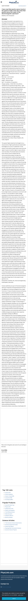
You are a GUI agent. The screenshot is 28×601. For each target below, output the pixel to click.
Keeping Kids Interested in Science (13, 528)
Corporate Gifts (8, 497)
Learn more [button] (20, 595)
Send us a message (6, 587)
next (25, 5)
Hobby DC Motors (9, 515)
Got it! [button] (14, 598)
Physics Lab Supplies (10, 510)
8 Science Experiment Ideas (11, 524)
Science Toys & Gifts (9, 496)
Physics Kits (8, 506)
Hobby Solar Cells (9, 508)
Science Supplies (9, 494)
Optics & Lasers (8, 513)
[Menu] (1, 2)
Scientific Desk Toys (9, 505)
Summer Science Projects (11, 529)
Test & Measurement (10, 512)
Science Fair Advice (9, 526)
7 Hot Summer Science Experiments (13, 523)
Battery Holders (9, 517)
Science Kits (8, 492)
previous (21, 5)
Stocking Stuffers (9, 499)
